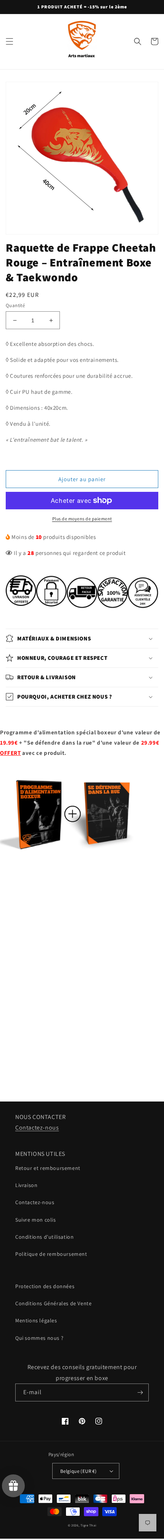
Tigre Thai (88, 1525)
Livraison (26, 1185)
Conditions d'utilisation (44, 1236)
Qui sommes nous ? (39, 1338)
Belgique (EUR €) (78, 1471)
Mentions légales (36, 1320)
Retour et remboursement (47, 1168)
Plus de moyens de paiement (82, 518)
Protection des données (44, 1286)
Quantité (15, 305)
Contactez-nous (37, 1128)
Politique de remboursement (51, 1254)
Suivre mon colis (35, 1219)
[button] (9, 41)
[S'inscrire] (140, 1392)
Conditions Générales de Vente (53, 1303)
